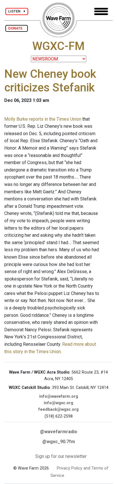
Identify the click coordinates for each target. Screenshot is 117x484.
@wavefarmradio (58, 431)
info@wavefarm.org (58, 396)
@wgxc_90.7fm (58, 441)
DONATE (16, 28)
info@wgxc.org (58, 403)
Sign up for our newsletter (61, 456)
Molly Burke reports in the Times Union (42, 119)
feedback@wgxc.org (58, 409)
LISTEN (16, 11)
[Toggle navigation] (101, 11)
